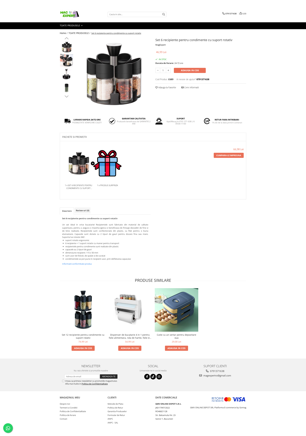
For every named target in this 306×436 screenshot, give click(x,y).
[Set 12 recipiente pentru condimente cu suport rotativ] (83, 310)
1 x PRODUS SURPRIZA (107, 185)
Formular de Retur (116, 415)
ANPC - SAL (113, 422)
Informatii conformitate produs (77, 263)
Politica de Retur (115, 407)
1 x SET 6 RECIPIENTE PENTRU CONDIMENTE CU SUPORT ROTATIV (78, 187)
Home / (64, 33)
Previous (66, 38)
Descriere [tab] (67, 210)
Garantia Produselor (117, 411)
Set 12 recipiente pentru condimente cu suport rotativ (83, 336)
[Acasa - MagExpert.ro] (76, 14)
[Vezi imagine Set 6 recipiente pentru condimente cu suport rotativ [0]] (66, 47)
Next (66, 96)
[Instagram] (159, 376)
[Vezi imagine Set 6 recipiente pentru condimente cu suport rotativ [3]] (66, 87)
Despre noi (65, 403)
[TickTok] (153, 376)
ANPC (110, 418)
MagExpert (160, 44)
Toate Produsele (70, 25)
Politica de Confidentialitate (95, 383)
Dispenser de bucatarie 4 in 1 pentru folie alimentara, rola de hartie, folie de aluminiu (130, 336)
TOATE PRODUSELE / (80, 33)
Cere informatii (191, 87)
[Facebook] (147, 376)
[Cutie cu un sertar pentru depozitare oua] (176, 310)
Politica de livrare (68, 415)
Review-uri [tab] (82, 210)
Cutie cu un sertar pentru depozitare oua (176, 336)
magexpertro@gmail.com (217, 375)
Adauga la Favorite (167, 87)
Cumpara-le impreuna (228, 155)
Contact (63, 418)
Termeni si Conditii (68, 407)
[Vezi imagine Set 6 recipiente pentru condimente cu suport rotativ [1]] (66, 60)
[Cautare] (164, 14)
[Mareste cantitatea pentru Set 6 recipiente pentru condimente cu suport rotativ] (168, 70)
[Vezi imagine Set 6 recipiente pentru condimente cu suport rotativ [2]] (66, 74)
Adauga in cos (190, 70)
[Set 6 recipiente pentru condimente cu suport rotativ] (113, 75)
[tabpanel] (113, 75)
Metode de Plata (115, 403)
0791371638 (216, 371)
